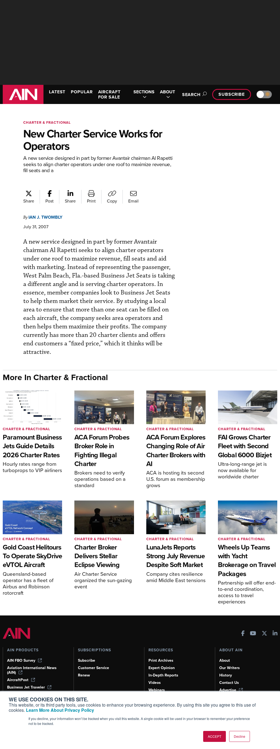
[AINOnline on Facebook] (243, 634)
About (224, 660)
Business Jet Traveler (26, 687)
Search (191, 94)
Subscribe (231, 94)
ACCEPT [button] (214, 736)
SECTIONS (143, 92)
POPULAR (81, 91)
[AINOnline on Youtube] (253, 634)
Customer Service (93, 668)
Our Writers (229, 668)
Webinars (156, 690)
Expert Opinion (161, 668)
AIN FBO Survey (21, 660)
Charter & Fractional (47, 122)
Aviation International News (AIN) (32, 670)
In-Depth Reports (163, 675)
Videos (154, 682)
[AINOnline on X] (264, 634)
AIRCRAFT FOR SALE (109, 94)
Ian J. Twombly (45, 217)
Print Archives (160, 660)
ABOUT (167, 92)
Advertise (227, 690)
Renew (84, 675)
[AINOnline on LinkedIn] (275, 634)
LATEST (57, 91)
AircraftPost (17, 680)
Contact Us (229, 682)
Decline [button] (239, 736)
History (225, 675)
